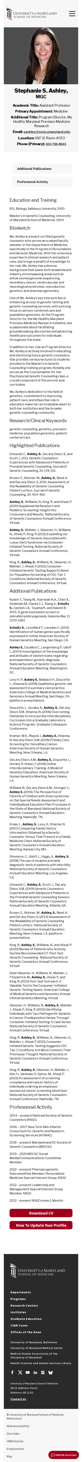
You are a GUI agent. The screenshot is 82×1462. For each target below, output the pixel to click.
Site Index (13, 1433)
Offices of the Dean (25, 1332)
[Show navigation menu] (72, 13)
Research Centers (24, 1305)
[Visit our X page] (20, 1373)
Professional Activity (32, 182)
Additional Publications (34, 168)
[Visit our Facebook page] (12, 1373)
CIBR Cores (19, 1325)
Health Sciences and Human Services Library (40, 1363)
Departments (20, 1292)
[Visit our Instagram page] (43, 1373)
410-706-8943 (56, 144)
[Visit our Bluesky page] (50, 1373)
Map (9, 1456)
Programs (18, 1299)
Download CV (41, 1213)
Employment (15, 1449)
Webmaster (14, 1418)
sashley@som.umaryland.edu (46, 132)
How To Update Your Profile (41, 1225)
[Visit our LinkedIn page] (35, 1373)
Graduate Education (26, 1319)
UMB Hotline (15, 1441)
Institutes (18, 1312)
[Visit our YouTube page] (28, 1373)
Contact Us (18, 1399)
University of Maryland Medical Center (36, 1348)
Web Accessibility (18, 1426)
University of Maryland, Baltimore (33, 1342)
